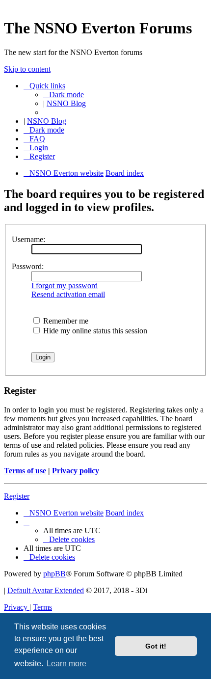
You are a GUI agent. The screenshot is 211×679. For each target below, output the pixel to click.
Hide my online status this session (94, 330)
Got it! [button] (155, 646)
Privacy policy (75, 470)
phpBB (54, 574)
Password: (28, 266)
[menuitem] (34, 139)
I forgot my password (64, 285)
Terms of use (25, 470)
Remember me (64, 321)
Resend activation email (68, 294)
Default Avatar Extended (45, 590)
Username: (28, 239)
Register (16, 496)
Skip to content (27, 69)
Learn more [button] (66, 663)
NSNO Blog (66, 103)
